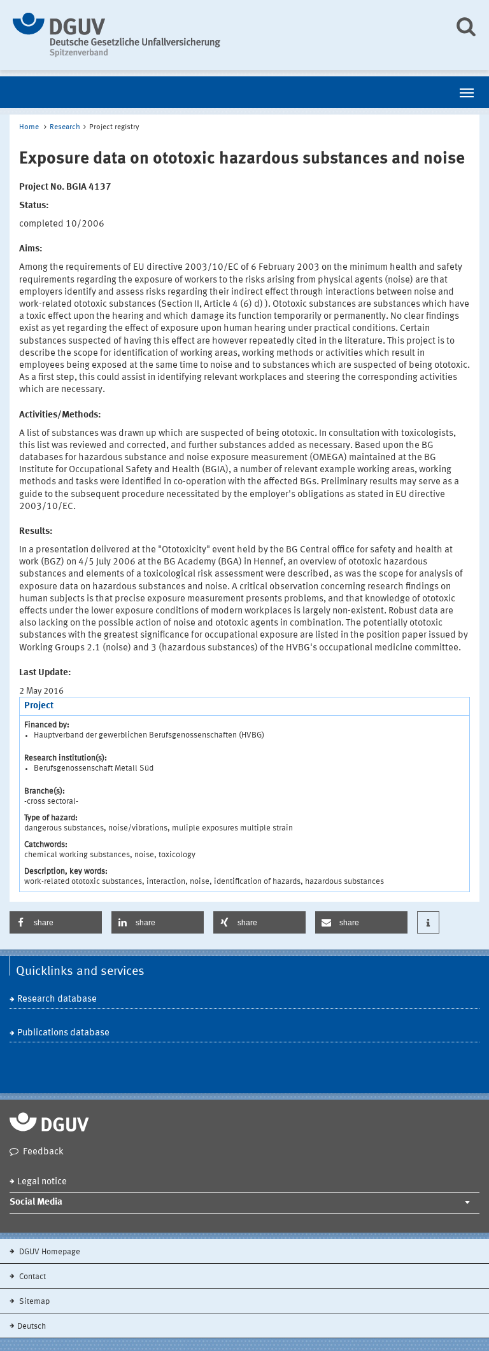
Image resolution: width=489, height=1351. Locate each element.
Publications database (63, 1033)
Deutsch (31, 1326)
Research (65, 127)
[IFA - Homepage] (224, 35)
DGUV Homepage (48, 1252)
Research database (57, 999)
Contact (31, 1277)
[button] (56, 922)
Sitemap (33, 1302)
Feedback (43, 1152)
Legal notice (42, 1182)
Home (29, 127)
